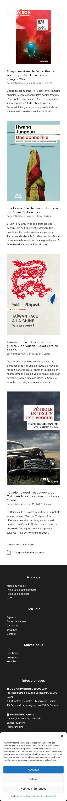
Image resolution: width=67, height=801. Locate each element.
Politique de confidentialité (43, 796)
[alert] (28, 552)
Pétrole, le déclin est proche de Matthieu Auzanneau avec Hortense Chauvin (33, 496)
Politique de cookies (20, 796)
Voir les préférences (33, 788)
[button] (62, 736)
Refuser (33, 779)
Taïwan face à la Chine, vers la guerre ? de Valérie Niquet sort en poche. (32, 345)
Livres (48, 82)
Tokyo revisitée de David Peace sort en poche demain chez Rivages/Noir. (30, 75)
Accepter (33, 769)
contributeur (18, 82)
